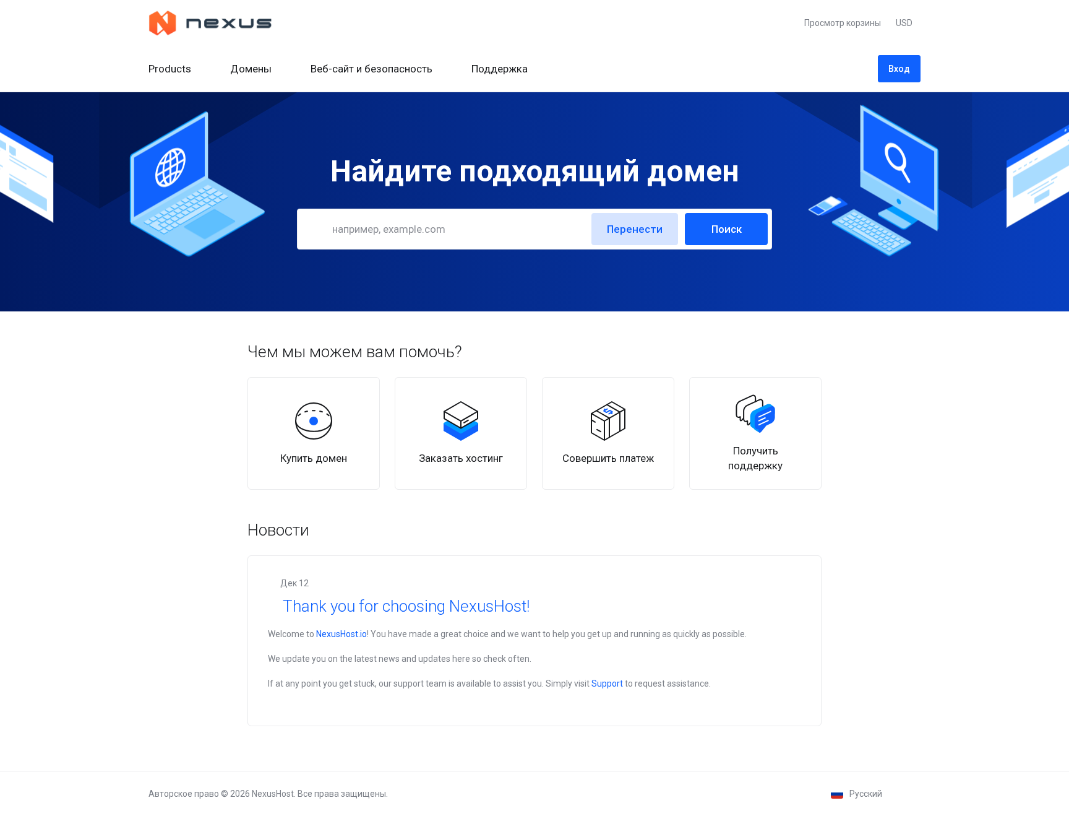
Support (607, 683)
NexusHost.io (341, 634)
